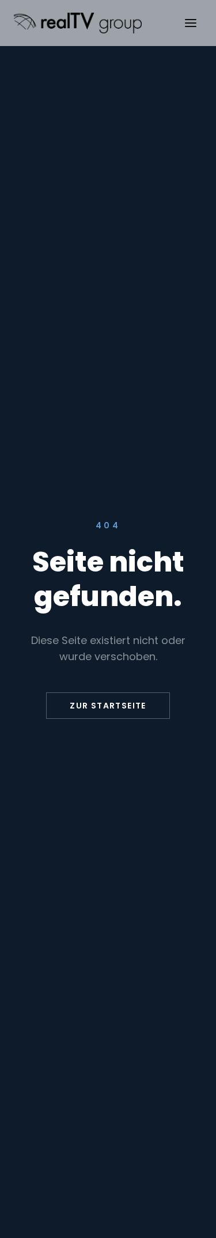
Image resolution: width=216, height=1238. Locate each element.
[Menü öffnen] (190, 23)
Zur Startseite (108, 705)
